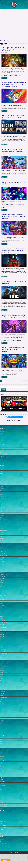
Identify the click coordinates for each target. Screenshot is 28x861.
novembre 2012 (3, 593)
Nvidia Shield (2, 754)
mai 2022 (2, 538)
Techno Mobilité (3, 804)
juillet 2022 (2, 534)
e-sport (1, 674)
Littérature (2, 720)
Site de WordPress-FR (4, 848)
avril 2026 (2, 440)
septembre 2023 (3, 505)
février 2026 (2, 444)
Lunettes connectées (4, 724)
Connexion (2, 841)
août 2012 (2, 599)
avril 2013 (2, 582)
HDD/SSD (2, 705)
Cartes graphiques (3, 653)
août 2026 (2, 431)
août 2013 (2, 578)
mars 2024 (2, 492)
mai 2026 (2, 437)
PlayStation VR (3, 770)
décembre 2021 (3, 549)
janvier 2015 (2, 565)
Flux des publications (4, 843)
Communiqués (3, 666)
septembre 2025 (3, 454)
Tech (1, 800)
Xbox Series (2, 833)
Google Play (2, 703)
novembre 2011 (3, 618)
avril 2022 (2, 540)
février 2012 (2, 612)
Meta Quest (2, 735)
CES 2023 (2, 659)
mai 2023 (2, 513)
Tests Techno (2, 814)
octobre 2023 (3, 502)
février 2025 (2, 469)
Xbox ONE (2, 831)
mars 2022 (2, 542)
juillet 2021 (2, 559)
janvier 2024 (2, 496)
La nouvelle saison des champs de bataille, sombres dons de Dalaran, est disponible (13, 216)
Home (2, 40)
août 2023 (2, 507)
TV (0, 819)
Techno (1, 802)
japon (1, 712)
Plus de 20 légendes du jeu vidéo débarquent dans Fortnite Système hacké (12, 151)
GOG (1, 699)
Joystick (1, 714)
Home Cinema (3, 708)
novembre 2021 (3, 551)
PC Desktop (2, 768)
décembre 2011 (3, 616)
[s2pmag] (14, 4)
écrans (1, 676)
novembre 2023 (3, 500)
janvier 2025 (2, 471)
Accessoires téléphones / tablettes (7, 630)
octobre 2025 (3, 452)
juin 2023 (2, 511)
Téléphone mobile (3, 806)
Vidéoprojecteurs (3, 825)
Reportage (2, 777)
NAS (1, 743)
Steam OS (2, 796)
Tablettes (2, 798)
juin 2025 (2, 461)
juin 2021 (2, 561)
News (1, 745)
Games (5, 40)
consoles (2, 670)
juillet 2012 (2, 601)
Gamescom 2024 (3, 697)
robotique (2, 783)
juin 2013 (2, 580)
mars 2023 (2, 517)
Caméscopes (2, 651)
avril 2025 (2, 465)
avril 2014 (2, 567)
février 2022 (2, 544)
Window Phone (3, 827)
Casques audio (3, 655)
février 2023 (2, 519)
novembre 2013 (3, 574)
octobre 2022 (3, 528)
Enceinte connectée (4, 682)
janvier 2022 (2, 547)
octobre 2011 (3, 620)
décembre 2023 (3, 498)
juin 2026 (2, 435)
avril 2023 (2, 515)
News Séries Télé (3, 747)
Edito (1, 678)
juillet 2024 (2, 484)
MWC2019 (2, 741)
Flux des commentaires (4, 845)
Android (1, 632)
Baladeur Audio (3, 649)
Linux (1, 718)
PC (0, 764)
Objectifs (2, 756)
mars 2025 (2, 467)
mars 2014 (2, 570)
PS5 (1, 775)
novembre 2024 (3, 475)
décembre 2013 (3, 572)
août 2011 (2, 624)
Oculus (1, 758)
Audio (1, 643)
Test (1, 808)
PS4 (1, 773)
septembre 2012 (3, 597)
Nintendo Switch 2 (3, 752)
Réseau (1, 779)
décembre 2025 (3, 448)
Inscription (2, 839)
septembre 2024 (3, 479)
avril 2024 (2, 490)
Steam (1, 794)
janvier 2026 (2, 446)
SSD (1, 789)
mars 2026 (2, 442)
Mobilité (1, 739)
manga (1, 733)
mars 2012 (2, 609)
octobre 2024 (3, 477)
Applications (2, 638)
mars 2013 (2, 584)
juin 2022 (2, 536)
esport (1, 687)
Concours (2, 668)
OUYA (1, 762)
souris (1, 787)
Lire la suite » (4, 77)
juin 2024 (2, 486)
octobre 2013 (3, 576)
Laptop (1, 716)
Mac (1, 726)
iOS (1, 710)
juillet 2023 (2, 509)
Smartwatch (2, 785)
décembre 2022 (3, 523)
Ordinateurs (2, 760)
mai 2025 (2, 463)
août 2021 (2, 557)
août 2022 (2, 532)
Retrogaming (2, 781)
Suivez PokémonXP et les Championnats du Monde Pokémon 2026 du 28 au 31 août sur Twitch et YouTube (13, 84)
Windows (2, 829)
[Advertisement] (14, 25)
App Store (2, 634)
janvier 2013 (2, 588)
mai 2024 (2, 488)
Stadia (1, 791)
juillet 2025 (2, 458)
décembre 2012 (3, 591)
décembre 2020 (3, 563)
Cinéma (1, 661)
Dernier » (19, 380)
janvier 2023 (2, 521)
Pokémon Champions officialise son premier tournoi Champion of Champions (12, 349)
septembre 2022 (3, 530)
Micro (1, 737)
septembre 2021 (3, 555)
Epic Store (2, 684)
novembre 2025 (3, 450)
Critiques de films (3, 672)
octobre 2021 (3, 553)
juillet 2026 (2, 433)
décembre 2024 (3, 473)
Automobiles (2, 645)
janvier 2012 (2, 614)
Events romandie (3, 689)
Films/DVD (2, 693)
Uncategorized (3, 821)
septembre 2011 (3, 622)
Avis (1, 647)
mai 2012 (2, 605)
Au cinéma (2, 640)
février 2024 (2, 494)
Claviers (1, 663)
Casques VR (2, 657)
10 (13, 380)
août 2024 (2, 482)
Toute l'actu (2, 817)
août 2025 (2, 456)
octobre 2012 (3, 595)
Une (1, 823)
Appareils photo (3, 636)
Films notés (2, 691)
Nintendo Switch (3, 749)
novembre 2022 (3, 526)
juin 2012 (2, 603)
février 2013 (2, 586)
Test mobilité (2, 810)
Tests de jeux (2, 812)
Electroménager (3, 680)
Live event (2, 722)
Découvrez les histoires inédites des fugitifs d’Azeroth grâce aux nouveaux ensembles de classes (13, 48)
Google (1, 701)
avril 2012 (2, 607)
